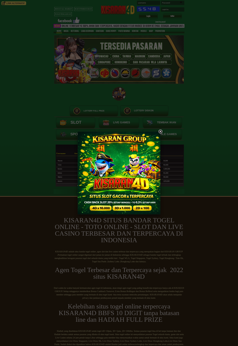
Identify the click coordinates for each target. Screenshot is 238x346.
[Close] (160, 131)
